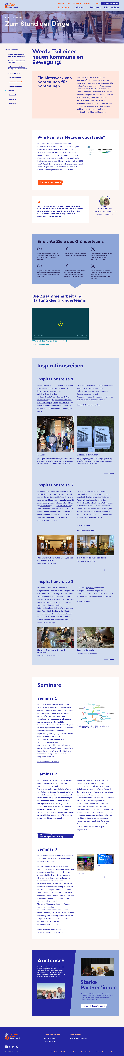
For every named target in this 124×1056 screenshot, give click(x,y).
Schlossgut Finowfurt (61, 403)
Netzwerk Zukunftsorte (82, 1052)
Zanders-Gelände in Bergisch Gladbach (55, 593)
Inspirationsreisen (14, 73)
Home (7, 17)
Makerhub (52, 500)
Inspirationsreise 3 (15, 86)
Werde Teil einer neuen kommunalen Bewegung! (16, 55)
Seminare (11, 90)
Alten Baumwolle (59, 503)
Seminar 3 (12, 103)
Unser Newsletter (50, 1042)
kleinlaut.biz (55, 656)
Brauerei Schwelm (53, 599)
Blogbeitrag (90, 588)
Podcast (95, 4)
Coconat (60, 397)
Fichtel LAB (81, 500)
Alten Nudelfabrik (64, 506)
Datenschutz (100, 1052)
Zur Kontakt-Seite (50, 1038)
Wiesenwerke (42, 605)
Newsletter (77, 4)
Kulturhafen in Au (61, 608)
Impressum (115, 1052)
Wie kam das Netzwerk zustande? (16, 61)
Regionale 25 (48, 596)
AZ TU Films (51, 563)
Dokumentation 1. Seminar (48, 762)
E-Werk (42, 458)
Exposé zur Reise (83, 525)
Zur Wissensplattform (110, 4)
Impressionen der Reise (86, 530)
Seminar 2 (12, 99)
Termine (87, 4)
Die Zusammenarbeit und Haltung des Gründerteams (17, 68)
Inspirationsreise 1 (15, 77)
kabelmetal (41, 608)
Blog (68, 4)
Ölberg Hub (60, 602)
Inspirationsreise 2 (15, 82)
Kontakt (61, 4)
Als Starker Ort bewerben (78, 1038)
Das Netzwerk (17, 17)
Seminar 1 (12, 95)
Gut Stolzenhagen (44, 403)
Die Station (61, 605)
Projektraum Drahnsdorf (61, 400)
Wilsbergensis (107, 503)
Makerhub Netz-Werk (46, 517)
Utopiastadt (47, 602)
